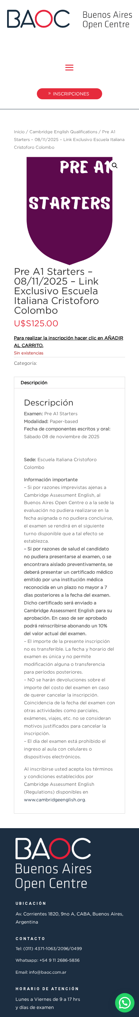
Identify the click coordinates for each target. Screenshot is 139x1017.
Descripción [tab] (34, 382)
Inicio (19, 131)
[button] (115, 165)
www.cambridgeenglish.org (54, 799)
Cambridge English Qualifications (63, 131)
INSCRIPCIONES (71, 93)
